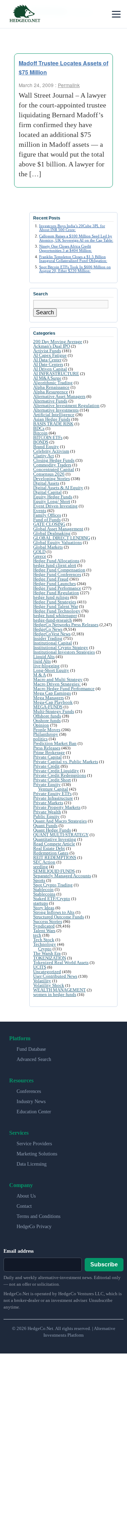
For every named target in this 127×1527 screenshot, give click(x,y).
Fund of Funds (47, 519)
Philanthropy (45, 734)
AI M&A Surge (47, 378)
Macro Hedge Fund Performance (64, 688)
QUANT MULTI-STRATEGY (61, 834)
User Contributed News (55, 976)
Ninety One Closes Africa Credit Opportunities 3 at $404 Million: (65, 248)
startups (40, 903)
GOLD (39, 551)
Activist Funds (47, 350)
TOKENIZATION (49, 958)
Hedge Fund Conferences (57, 574)
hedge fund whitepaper (55, 615)
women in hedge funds (54, 994)
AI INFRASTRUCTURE (56, 373)
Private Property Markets (56, 807)
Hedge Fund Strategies (54, 601)
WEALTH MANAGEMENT (59, 989)
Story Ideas (43, 907)
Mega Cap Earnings (52, 693)
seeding (40, 866)
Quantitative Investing (54, 839)
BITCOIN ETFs (47, 437)
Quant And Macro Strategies (60, 821)
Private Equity (47, 784)
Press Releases (46, 748)
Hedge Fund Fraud (50, 579)
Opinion (41, 725)
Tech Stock (43, 939)
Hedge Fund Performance (57, 588)
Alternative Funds (50, 401)
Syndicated (44, 926)
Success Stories (47, 921)
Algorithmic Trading (53, 382)
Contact (24, 1206)
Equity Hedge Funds (52, 496)
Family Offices (47, 515)
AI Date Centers (48, 364)
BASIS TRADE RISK (53, 423)
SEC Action (44, 862)
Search (45, 312)
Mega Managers (48, 697)
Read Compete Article (54, 843)
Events (39, 510)
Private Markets (48, 802)
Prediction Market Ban (55, 743)
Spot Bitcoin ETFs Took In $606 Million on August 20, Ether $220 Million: (75, 269)
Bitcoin (40, 432)
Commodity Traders (52, 464)
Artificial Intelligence (53, 414)
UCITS (39, 967)
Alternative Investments (56, 410)
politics (40, 738)
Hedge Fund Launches (54, 583)
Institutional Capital (52, 642)
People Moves (46, 729)
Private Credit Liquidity (56, 770)
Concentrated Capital (53, 469)
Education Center (34, 1111)
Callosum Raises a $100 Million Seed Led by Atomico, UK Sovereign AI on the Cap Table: (76, 238)
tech (37, 935)
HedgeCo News (47, 629)
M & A (39, 674)
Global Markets (48, 547)
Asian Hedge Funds (51, 419)
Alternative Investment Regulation (66, 405)
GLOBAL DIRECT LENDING (61, 537)
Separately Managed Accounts (62, 875)
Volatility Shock (48, 985)
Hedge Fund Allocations (56, 560)
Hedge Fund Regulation (56, 592)
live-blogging (46, 665)
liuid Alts (42, 661)
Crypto (45, 948)
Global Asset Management (58, 528)
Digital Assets (46, 483)
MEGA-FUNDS (47, 706)
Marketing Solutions (37, 1153)
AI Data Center (47, 359)
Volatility (42, 980)
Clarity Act (43, 455)
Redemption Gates (50, 853)
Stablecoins (44, 894)
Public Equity (46, 816)
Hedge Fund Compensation (59, 569)
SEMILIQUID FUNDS (54, 871)
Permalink (69, 85)
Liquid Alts (44, 656)
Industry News (31, 1101)
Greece (39, 556)
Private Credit (46, 766)
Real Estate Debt (49, 848)
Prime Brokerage (49, 752)
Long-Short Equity (51, 670)
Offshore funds (47, 716)
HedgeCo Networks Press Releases (65, 624)
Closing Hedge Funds (53, 460)
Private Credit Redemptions (59, 775)
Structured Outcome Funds (58, 916)
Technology (44, 944)
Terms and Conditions (38, 1216)
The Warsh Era (47, 953)
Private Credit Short (52, 779)
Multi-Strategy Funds (53, 711)
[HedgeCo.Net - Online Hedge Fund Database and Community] (25, 14)
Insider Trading (47, 638)
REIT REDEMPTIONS (54, 857)
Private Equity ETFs (52, 793)
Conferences (29, 1091)
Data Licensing (32, 1164)
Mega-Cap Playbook (53, 702)
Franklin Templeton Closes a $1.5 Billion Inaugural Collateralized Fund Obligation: (73, 259)
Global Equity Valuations (57, 542)
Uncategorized (47, 971)
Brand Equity (46, 446)
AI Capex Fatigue (50, 355)
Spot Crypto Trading (53, 884)
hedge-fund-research (52, 620)
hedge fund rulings (51, 597)
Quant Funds (45, 825)
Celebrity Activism (51, 451)
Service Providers (34, 1143)
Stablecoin (43, 889)
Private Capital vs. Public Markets (65, 761)
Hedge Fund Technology (56, 611)
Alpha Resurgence (50, 391)
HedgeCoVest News (52, 633)
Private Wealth (47, 811)
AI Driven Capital (50, 369)
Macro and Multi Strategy (58, 679)
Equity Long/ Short (51, 501)
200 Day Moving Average (57, 341)
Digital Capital (47, 492)
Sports (39, 880)
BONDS (40, 442)
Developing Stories (51, 478)
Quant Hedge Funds (52, 830)
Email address (19, 1251)
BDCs (38, 428)
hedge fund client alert (54, 565)
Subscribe (104, 1264)
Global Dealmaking (52, 533)
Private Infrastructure (53, 798)
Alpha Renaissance (51, 387)
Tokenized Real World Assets (61, 962)
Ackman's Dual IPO (51, 346)
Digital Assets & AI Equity (58, 487)
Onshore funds (47, 720)
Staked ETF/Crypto (51, 898)
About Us (26, 1196)
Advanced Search (34, 1059)
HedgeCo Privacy (34, 1226)
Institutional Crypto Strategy (60, 647)
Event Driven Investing (55, 506)
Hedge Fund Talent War (55, 606)
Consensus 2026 (49, 474)
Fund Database (31, 1049)
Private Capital (47, 757)
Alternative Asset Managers (59, 396)
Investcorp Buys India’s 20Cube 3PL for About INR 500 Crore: (72, 228)
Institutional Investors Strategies (64, 652)
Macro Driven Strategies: (57, 684)
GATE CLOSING (49, 524)
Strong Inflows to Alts (53, 912)
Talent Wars (44, 930)
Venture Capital (53, 789)
